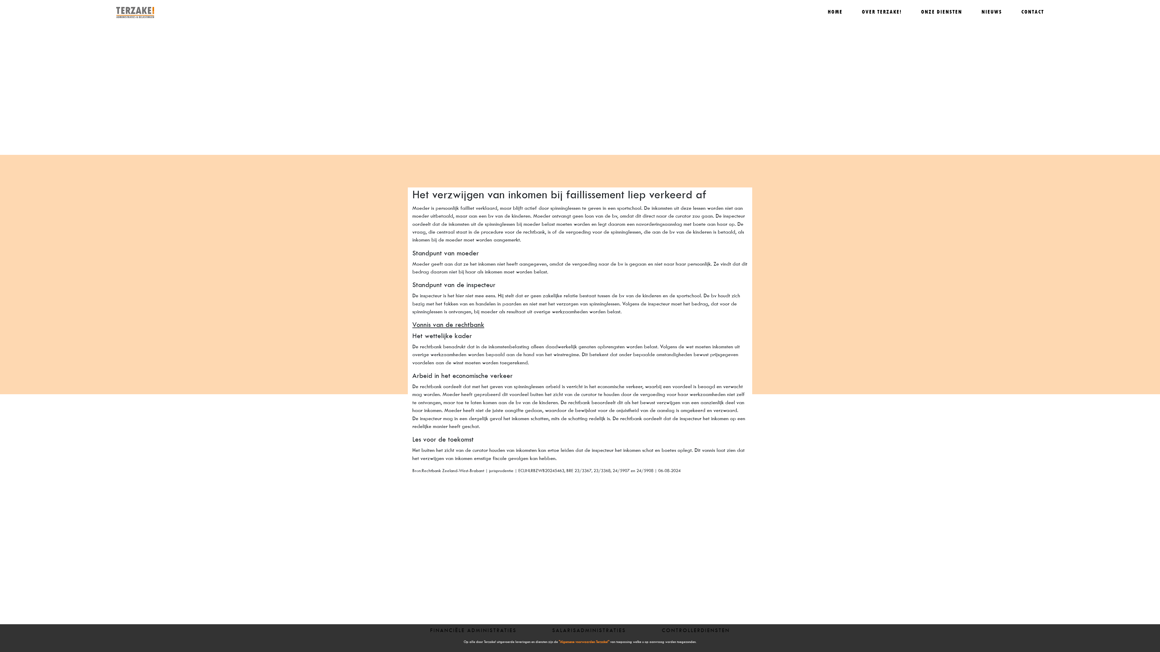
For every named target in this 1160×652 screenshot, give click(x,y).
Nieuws (991, 12)
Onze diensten (941, 12)
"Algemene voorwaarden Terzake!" (584, 642)
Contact (1032, 12)
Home (835, 12)
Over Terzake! (882, 12)
